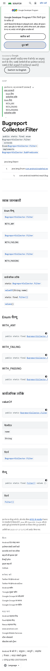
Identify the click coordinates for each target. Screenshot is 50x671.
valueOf (9, 290)
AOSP (4, 81)
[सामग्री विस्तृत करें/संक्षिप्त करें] (33, 87)
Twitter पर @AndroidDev (12, 583)
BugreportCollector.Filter (22, 146)
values (8, 304)
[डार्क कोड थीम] (46, 333)
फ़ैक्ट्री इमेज (6, 559)
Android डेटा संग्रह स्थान (11, 542)
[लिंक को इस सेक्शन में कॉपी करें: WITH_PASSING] (24, 368)
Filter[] (23, 297)
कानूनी (29, 651)
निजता (6, 655)
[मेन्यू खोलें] (4, 3)
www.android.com (10, 629)
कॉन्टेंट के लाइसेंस (36, 519)
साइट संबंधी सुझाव (18, 655)
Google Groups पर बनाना (12, 600)
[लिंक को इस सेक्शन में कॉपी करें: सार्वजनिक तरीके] (26, 394)
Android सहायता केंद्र (10, 616)
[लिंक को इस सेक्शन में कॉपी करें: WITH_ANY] (18, 325)
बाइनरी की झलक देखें (9, 555)
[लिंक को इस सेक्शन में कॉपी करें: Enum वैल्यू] (20, 317)
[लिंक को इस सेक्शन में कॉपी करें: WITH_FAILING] (23, 347)
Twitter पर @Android (10, 579)
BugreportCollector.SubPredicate (20, 152)
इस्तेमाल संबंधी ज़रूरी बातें (10, 546)
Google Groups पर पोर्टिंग (12, 605)
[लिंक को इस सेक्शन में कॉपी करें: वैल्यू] (9, 472)
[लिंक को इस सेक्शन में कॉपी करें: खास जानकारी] (23, 201)
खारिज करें (25, 36)
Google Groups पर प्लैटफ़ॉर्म (13, 596)
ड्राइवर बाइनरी (7, 564)
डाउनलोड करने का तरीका (11, 551)
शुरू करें (25, 45)
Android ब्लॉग (7, 588)
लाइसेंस (38, 651)
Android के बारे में (9, 651)
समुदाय (22, 651)
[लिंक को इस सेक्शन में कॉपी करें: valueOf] (14, 402)
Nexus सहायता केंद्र (9, 624)
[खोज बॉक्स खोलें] (30, 3)
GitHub (5, 568)
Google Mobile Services (12, 633)
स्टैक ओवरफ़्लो (7, 637)
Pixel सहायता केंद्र (8, 620)
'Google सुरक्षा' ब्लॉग (9, 592)
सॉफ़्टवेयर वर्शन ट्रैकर (9, 641)
